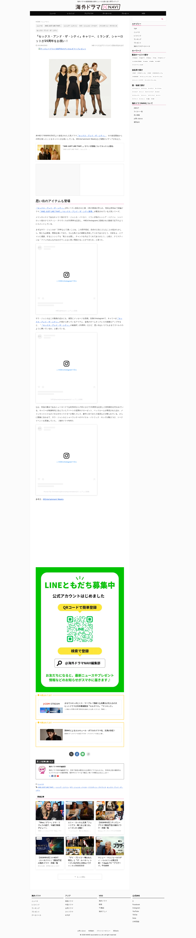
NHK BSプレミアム (158, 73)
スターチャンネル (158, 76)
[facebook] (77, 754)
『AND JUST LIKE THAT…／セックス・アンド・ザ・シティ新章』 (66, 211)
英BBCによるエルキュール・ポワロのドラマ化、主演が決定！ (89, 730)
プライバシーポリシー (103, 931)
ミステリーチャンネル (151, 80)
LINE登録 (135, 921)
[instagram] (55, 776)
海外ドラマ (103, 901)
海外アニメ (103, 911)
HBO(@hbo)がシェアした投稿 (66, 311)
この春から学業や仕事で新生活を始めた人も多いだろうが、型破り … (85, 709)
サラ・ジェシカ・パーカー (88, 26)
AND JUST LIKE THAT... (53, 26)
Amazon (135, 57)
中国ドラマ (69, 905)
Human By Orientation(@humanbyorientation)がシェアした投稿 (66, 492)
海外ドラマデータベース (142, 46)
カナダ (157, 91)
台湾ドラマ (69, 908)
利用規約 (91, 931)
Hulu (155, 57)
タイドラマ (69, 912)
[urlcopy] (88, 754)
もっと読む (81, 877)
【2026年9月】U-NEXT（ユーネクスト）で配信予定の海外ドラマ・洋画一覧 (50, 860)
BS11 (135, 73)
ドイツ (158, 95)
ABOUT (136, 108)
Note (134, 918)
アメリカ (145, 88)
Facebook (136, 904)
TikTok (134, 915)
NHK (150, 73)
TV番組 (101, 908)
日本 (153, 98)
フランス (136, 98)
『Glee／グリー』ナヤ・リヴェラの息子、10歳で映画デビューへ (49, 825)
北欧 (148, 98)
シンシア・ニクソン (70, 26)
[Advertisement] (80, 534)
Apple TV (142, 57)
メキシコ (143, 98)
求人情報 (137, 115)
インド (142, 91)
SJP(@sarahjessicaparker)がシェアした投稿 (66, 399)
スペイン (145, 95)
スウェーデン (137, 95)
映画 (100, 904)
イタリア (136, 91)
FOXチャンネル (142, 73)
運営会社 (137, 122)
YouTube (135, 911)
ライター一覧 (138, 111)
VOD (143, 13)
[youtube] (58, 776)
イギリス (151, 88)
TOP (135, 29)
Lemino (146, 61)
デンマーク (152, 95)
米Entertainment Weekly (53, 499)
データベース (107, 13)
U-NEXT (158, 61)
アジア (68, 896)
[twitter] (71, 754)
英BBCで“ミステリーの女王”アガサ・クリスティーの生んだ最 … (84, 733)
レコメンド (71, 13)
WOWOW (136, 76)
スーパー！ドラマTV (138, 80)
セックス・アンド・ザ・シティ (47, 30)
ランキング (137, 39)
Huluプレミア (162, 57)
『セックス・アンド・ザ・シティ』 (91, 135)
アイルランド (137, 88)
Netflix (152, 61)
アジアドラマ (89, 13)
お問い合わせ (138, 118)
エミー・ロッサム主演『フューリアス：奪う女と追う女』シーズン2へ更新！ (80, 825)
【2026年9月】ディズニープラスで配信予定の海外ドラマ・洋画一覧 (110, 825)
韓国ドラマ (69, 901)
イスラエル (158, 88)
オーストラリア (150, 91)
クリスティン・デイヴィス (108, 26)
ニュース (53, 13)
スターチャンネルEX (138, 64)
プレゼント (125, 13)
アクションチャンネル (146, 76)
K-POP (67, 915)
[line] (82, 754)
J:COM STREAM (137, 61)
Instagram (136, 908)
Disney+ (149, 57)
